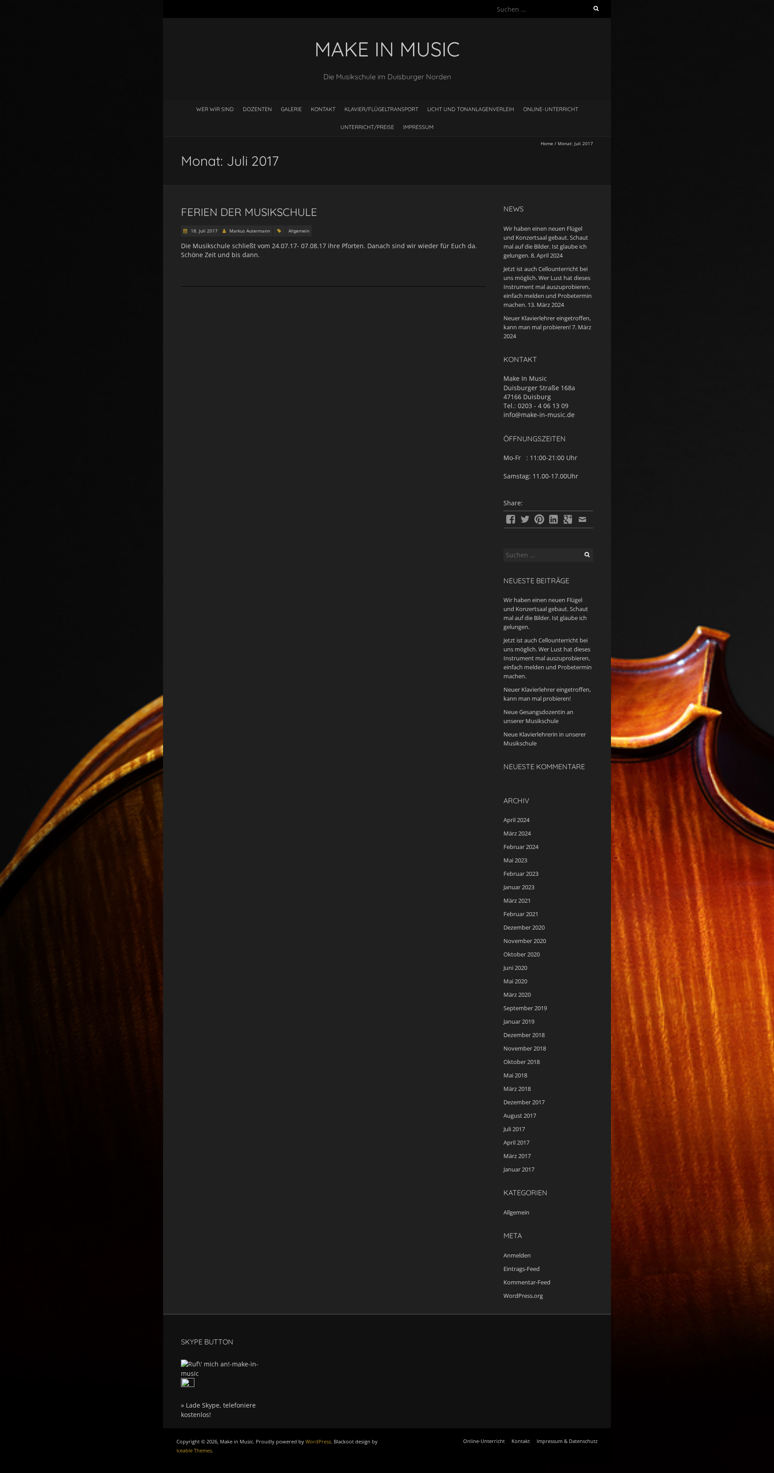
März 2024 (517, 833)
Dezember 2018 (524, 1035)
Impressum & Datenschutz (567, 1441)
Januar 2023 (518, 887)
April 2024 (516, 820)
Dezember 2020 (524, 927)
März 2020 (517, 995)
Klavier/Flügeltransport (381, 109)
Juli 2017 (514, 1129)
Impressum (418, 127)
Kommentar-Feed (526, 1282)
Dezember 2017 (524, 1102)
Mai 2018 (515, 1075)
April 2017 (516, 1142)
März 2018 (517, 1089)
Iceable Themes (194, 1450)
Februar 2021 (520, 914)
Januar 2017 (518, 1169)
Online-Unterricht (550, 109)
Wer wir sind (215, 109)
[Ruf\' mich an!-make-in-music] (226, 1364)
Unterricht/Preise (367, 127)
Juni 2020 (515, 968)
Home (547, 143)
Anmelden (517, 1255)
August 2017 (519, 1115)
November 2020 (524, 941)
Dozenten (257, 109)
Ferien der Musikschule (249, 212)
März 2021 (517, 900)
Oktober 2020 (521, 954)
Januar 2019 (518, 1021)
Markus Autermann (249, 231)
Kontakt (323, 109)
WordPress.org (523, 1296)
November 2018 (524, 1048)
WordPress (318, 1441)
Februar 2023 (520, 874)
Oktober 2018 (521, 1062)
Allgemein (299, 231)
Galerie (291, 109)
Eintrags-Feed (521, 1269)
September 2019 (525, 1008)
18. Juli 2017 (203, 231)
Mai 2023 (515, 860)
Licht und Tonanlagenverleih (470, 109)
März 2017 (517, 1156)
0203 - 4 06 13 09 (543, 405)
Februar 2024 (520, 847)
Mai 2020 (515, 981)
